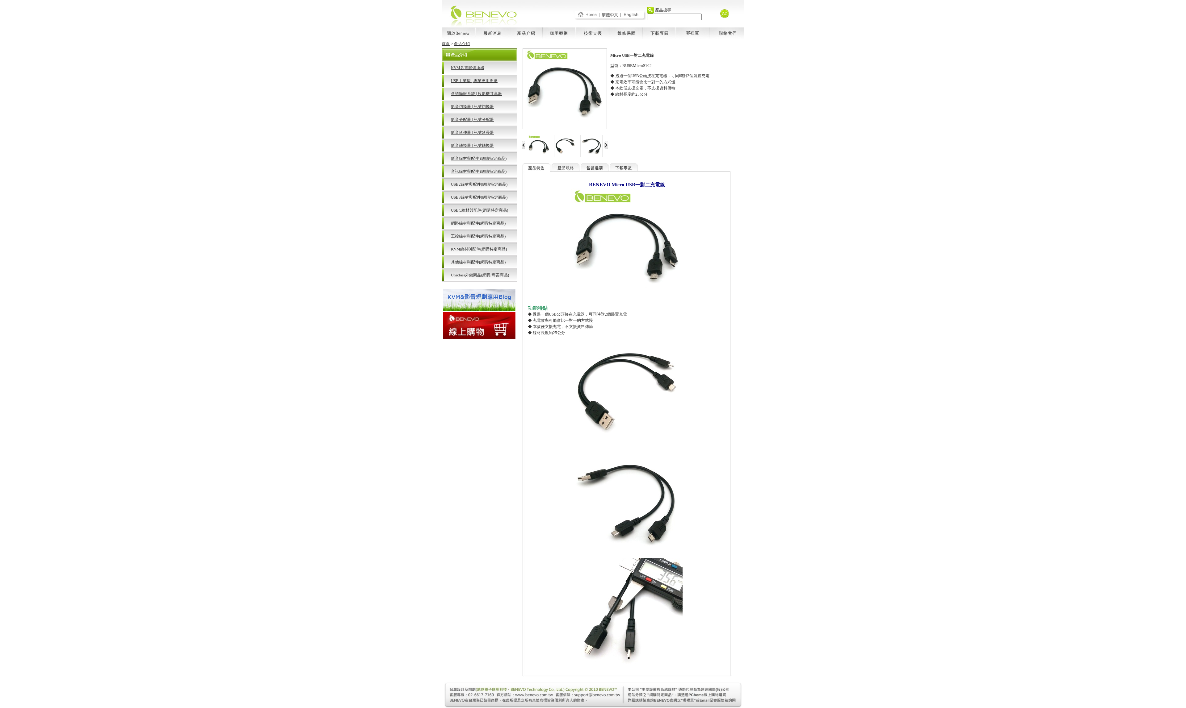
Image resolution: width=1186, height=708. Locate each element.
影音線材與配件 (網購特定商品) (479, 158)
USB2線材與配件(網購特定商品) (479, 184)
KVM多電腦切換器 (467, 67)
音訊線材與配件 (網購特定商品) (479, 171)
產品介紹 (462, 43)
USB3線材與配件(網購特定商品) (479, 197)
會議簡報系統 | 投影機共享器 (476, 93)
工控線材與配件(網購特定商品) (478, 236)
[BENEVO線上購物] (479, 337)
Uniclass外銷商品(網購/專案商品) (480, 275)
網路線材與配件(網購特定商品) (478, 223)
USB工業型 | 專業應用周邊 (474, 80)
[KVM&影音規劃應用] (479, 309)
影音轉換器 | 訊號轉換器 (472, 145)
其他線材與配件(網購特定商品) (478, 262)
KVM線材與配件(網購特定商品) (479, 249)
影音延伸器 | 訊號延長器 (472, 132)
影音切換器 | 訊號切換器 (472, 106)
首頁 (446, 43)
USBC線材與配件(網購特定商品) (479, 210)
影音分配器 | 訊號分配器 (472, 119)
